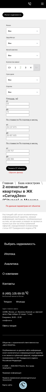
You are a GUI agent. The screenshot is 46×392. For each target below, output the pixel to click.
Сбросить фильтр (16, 172)
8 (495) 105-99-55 (13, 293)
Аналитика (11, 263)
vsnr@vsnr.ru (7, 320)
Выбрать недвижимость (19, 244)
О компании (10, 273)
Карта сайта (7, 385)
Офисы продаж (9, 326)
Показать (16, 168)
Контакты (8, 283)
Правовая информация (11, 373)
